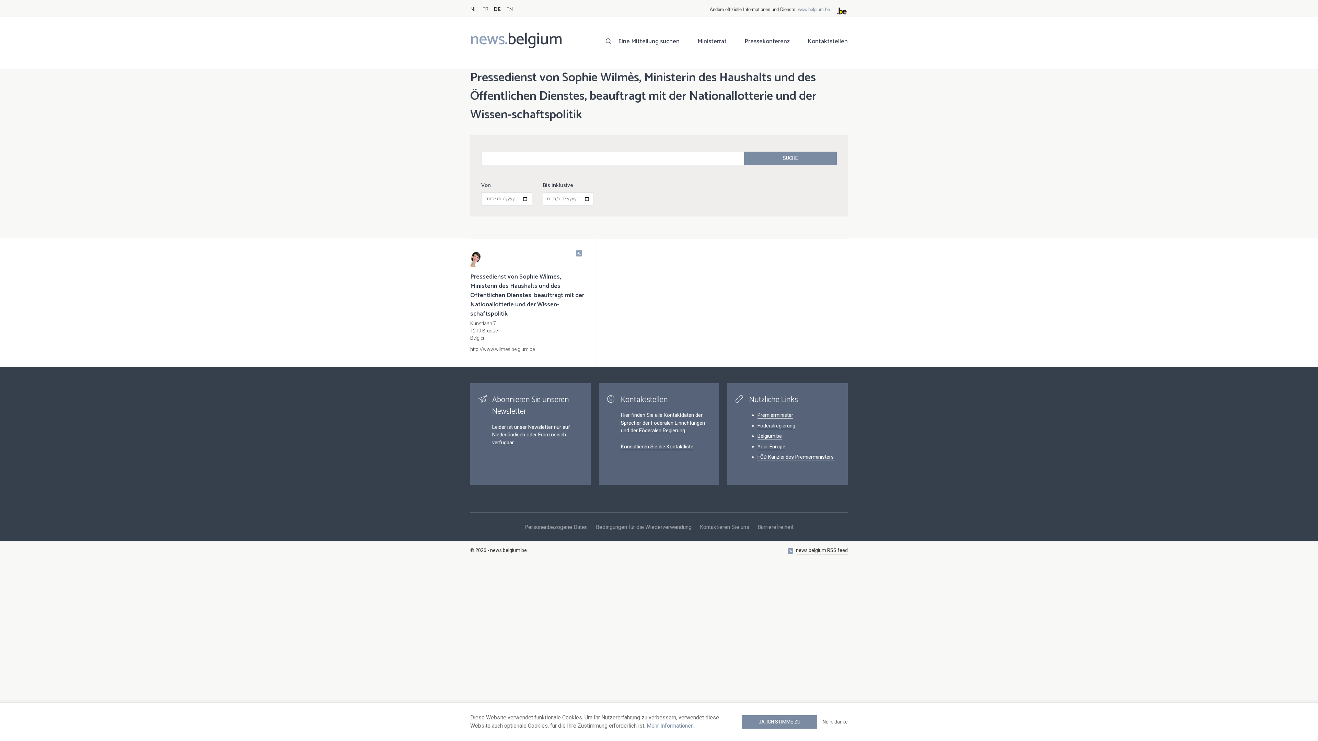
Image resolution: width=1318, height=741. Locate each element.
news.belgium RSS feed (822, 550)
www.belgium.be (814, 9)
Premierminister (775, 415)
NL (473, 9)
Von (486, 185)
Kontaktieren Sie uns (724, 527)
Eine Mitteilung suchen (649, 41)
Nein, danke (835, 722)
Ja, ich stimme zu (779, 722)
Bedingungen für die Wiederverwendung (644, 527)
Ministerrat (712, 41)
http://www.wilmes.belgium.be (502, 349)
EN (509, 9)
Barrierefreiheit (776, 527)
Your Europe (771, 447)
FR (485, 9)
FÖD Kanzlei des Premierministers (796, 457)
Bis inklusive (558, 185)
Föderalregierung (776, 426)
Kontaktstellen (828, 41)
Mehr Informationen (670, 725)
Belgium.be (770, 436)
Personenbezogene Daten (556, 527)
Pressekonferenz (767, 41)
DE (497, 9)
